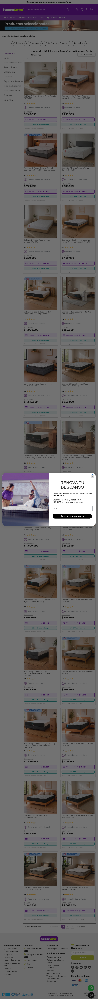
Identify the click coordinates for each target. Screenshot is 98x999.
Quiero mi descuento (72, 516)
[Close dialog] (92, 476)
